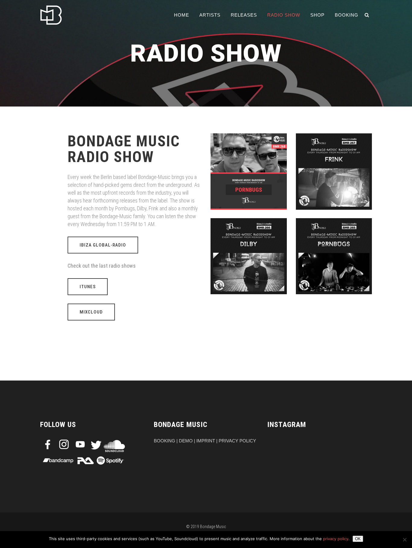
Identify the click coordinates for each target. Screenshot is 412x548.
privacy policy (335, 538)
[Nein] (404, 540)
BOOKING (164, 440)
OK (358, 539)
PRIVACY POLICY (237, 440)
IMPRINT (205, 440)
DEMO (186, 440)
